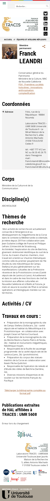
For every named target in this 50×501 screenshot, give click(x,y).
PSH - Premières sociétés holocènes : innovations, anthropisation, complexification (31, 89)
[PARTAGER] (44, 46)
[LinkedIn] (43, 24)
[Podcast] (43, 29)
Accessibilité (26, 489)
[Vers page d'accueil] (20, 24)
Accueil (8, 39)
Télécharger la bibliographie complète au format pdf (25, 392)
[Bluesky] (43, 14)
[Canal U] (43, 34)
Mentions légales (10, 489)
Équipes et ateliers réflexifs (31, 39)
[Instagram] (43, 19)
